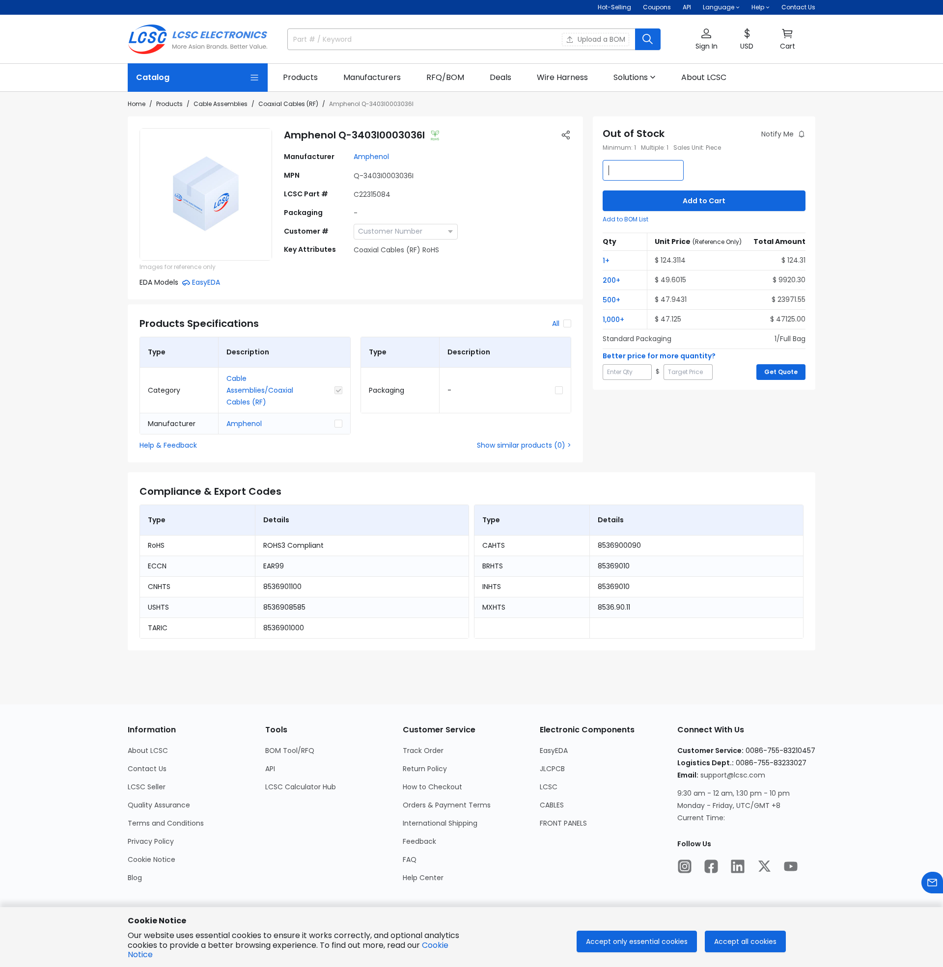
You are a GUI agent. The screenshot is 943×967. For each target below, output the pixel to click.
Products (169, 104)
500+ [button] (611, 300)
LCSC (548, 787)
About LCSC (148, 750)
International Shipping (440, 823)
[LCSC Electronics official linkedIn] (737, 866)
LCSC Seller (147, 787)
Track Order (423, 750)
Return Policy (425, 769)
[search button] (648, 39)
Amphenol (371, 156)
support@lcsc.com (732, 775)
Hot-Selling (614, 7)
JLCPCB (552, 769)
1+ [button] (606, 261)
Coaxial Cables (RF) (288, 104)
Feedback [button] (419, 841)
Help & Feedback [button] (168, 445)
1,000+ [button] (613, 319)
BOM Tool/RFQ (289, 750)
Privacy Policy (151, 841)
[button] (706, 39)
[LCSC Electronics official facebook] (711, 866)
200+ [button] (611, 280)
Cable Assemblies (221, 104)
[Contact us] (932, 882)
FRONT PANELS (563, 823)
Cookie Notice (151, 859)
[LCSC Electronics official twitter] (764, 866)
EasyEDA (554, 750)
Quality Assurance (159, 805)
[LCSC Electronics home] (198, 39)
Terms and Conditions (166, 823)
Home (136, 104)
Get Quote (781, 372)
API (687, 7)
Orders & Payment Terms (447, 805)
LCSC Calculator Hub (300, 787)
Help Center (423, 878)
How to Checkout (432, 787)
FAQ (409, 859)
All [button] (555, 323)
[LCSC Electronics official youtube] (790, 866)
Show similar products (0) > (524, 445)
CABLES (552, 805)
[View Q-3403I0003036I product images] (205, 194)
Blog (135, 878)
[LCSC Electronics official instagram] (684, 866)
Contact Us (798, 7)
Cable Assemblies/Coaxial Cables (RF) (259, 390)
